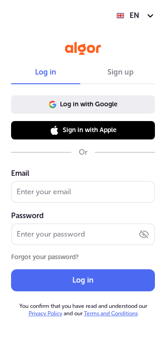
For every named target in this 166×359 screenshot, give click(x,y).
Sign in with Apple (90, 130)
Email (20, 173)
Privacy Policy (45, 313)
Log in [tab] (45, 72)
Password (27, 215)
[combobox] (135, 16)
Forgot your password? (45, 257)
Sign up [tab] (120, 72)
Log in (83, 280)
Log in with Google (89, 104)
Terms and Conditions (111, 313)
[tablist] (83, 72)
